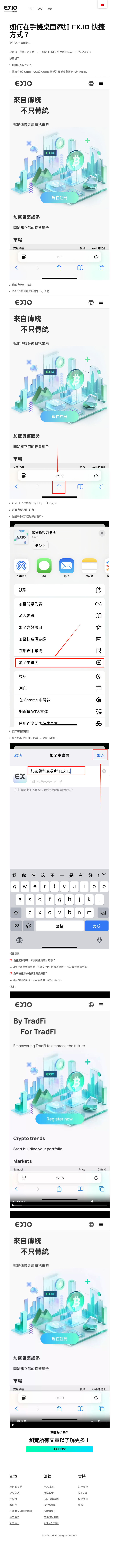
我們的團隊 (16, 1486)
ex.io (83, 71)
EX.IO (38, 52)
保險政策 (49, 1511)
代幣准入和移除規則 (21, 1511)
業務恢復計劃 (51, 1517)
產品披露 (49, 1486)
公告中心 (14, 1523)
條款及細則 (50, 1505)
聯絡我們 (83, 1499)
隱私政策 (49, 1493)
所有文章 (14, 43)
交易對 (13, 1499)
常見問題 (83, 1486)
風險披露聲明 (51, 1499)
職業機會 (14, 1517)
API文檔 (82, 1493)
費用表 (13, 1505)
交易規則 (14, 1493)
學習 (80, 1505)
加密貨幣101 (24, 43)
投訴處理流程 (51, 1523)
